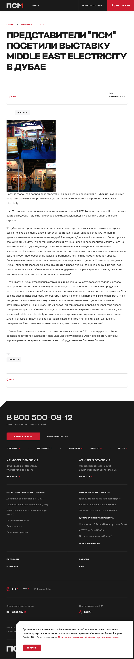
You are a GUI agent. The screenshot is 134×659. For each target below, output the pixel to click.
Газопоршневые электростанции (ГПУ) (27, 504)
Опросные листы (89, 543)
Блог (42, 24)
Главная (10, 24)
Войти (88, 612)
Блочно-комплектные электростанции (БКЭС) (27, 512)
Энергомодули (14, 526)
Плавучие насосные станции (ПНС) (98, 510)
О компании (26, 24)
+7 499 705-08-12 (95, 460)
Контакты (12, 566)
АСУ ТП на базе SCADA (91, 530)
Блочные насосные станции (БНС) (97, 504)
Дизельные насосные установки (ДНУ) (100, 498)
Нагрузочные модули (18, 520)
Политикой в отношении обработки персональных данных (89, 637)
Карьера (84, 559)
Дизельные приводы (17, 532)
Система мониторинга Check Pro (96, 536)
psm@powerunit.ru (56, 436)
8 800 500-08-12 (40, 417)
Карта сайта (12, 631)
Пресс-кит (13, 559)
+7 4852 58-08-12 (23, 460)
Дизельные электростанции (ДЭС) (25, 498)
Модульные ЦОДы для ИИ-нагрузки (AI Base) (103, 524)
